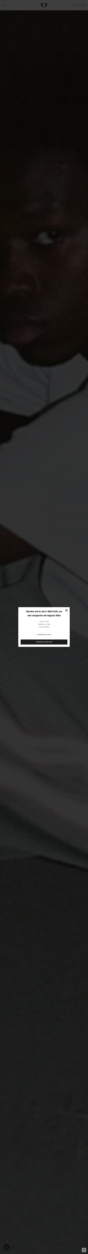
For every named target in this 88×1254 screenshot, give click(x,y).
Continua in (44, 634)
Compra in (44, 642)
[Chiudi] (66, 610)
